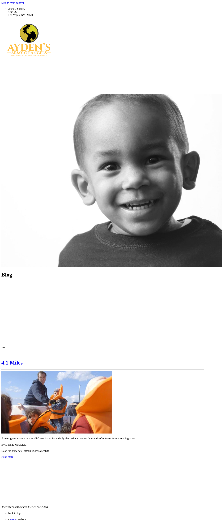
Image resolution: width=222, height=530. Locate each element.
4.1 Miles (12, 363)
